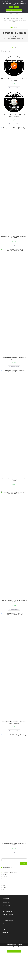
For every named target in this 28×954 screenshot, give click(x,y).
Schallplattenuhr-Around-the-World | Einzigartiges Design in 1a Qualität (14, 722)
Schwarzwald (6, 883)
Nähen (4, 881)
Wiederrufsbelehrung (8, 920)
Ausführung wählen (14, 87)
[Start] (4, 38)
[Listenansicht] (15, 48)
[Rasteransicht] (12, 48)
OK (11, 7)
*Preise (5, 929)
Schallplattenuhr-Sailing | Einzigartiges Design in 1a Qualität (14, 601)
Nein (16, 7)
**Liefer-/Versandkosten (9, 933)
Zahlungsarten (6, 905)
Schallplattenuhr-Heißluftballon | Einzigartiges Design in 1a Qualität (14, 358)
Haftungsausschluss (8, 914)
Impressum (6, 898)
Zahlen (4, 889)
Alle (4, 870)
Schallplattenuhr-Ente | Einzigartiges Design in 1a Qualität (14, 843)
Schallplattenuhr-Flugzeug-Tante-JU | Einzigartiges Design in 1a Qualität (14, 115)
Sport (4, 885)
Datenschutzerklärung (9, 911)
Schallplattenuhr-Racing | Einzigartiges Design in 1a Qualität (14, 479)
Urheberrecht (6, 902)
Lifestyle (5, 876)
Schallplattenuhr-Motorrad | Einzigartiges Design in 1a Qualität (14, 236)
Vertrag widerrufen (14, 951)
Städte (4, 887)
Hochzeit (5, 874)
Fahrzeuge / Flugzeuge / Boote (17, 38)
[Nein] (26, 6)
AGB (4, 923)
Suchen (23, 863)
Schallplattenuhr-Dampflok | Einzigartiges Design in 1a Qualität (14, 79)
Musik (4, 878)
